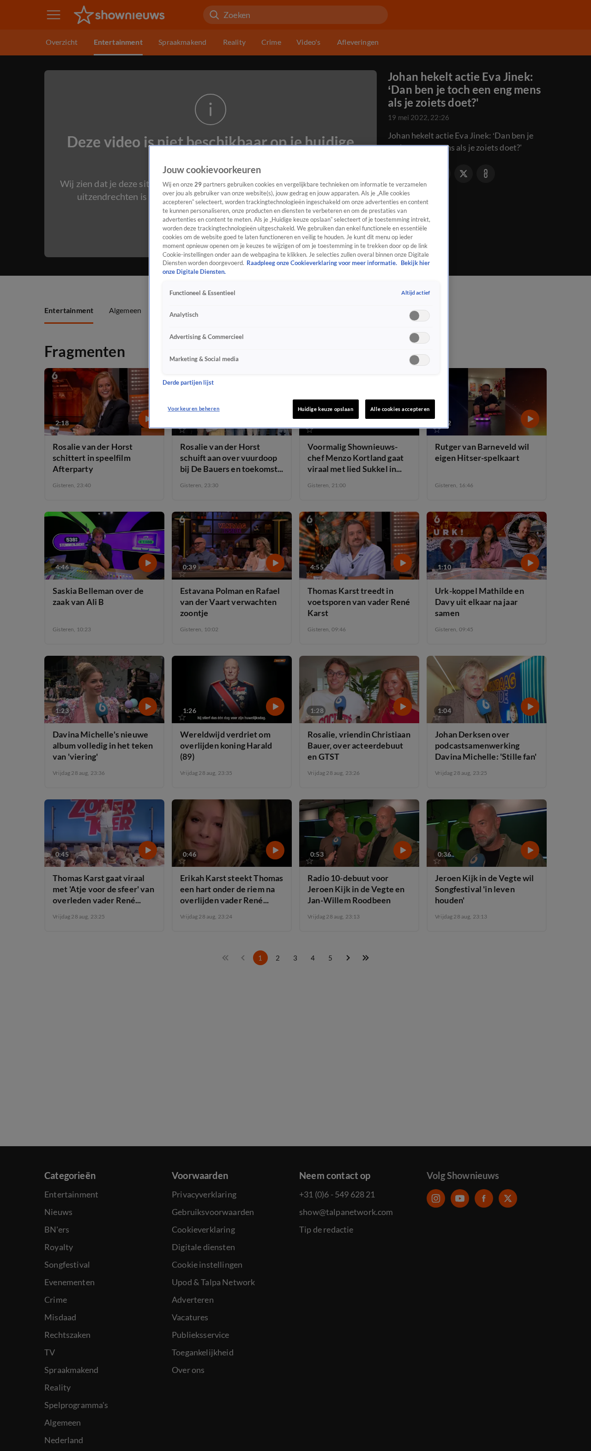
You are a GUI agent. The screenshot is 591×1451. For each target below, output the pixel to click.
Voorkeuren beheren (193, 408)
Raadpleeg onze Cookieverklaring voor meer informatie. (322, 263)
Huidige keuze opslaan (326, 409)
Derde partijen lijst (188, 383)
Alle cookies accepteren (400, 409)
